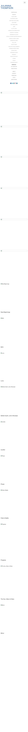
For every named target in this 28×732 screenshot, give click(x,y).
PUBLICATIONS (14, 68)
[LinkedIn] (16, 83)
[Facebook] (10, 83)
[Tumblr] (13, 83)
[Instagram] (15, 83)
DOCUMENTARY (14, 66)
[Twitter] (12, 83)
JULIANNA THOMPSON (7, 7)
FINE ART (14, 14)
